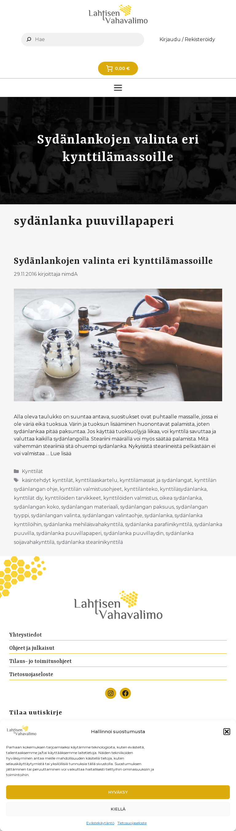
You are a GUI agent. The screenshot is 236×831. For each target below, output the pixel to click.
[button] (227, 732)
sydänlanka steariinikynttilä (90, 542)
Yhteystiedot (25, 635)
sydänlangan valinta (55, 515)
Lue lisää (60, 453)
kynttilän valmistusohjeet (91, 489)
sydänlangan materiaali (89, 507)
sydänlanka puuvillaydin (133, 533)
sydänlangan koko (36, 507)
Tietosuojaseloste (132, 823)
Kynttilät (32, 471)
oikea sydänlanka (180, 498)
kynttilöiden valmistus (130, 498)
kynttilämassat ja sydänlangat (156, 480)
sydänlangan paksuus (147, 507)
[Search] (29, 39)
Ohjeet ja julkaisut (31, 648)
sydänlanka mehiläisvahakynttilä (83, 524)
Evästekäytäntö (100, 823)
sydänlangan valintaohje (112, 515)
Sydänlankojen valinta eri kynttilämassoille (113, 261)
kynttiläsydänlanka (183, 489)
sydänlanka (158, 515)
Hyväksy (118, 792)
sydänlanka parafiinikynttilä (158, 524)
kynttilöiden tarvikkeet (73, 498)
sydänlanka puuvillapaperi (68, 533)
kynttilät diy (28, 498)
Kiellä (118, 809)
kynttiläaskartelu (96, 480)
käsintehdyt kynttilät (47, 480)
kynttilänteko (141, 489)
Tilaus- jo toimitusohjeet (40, 661)
